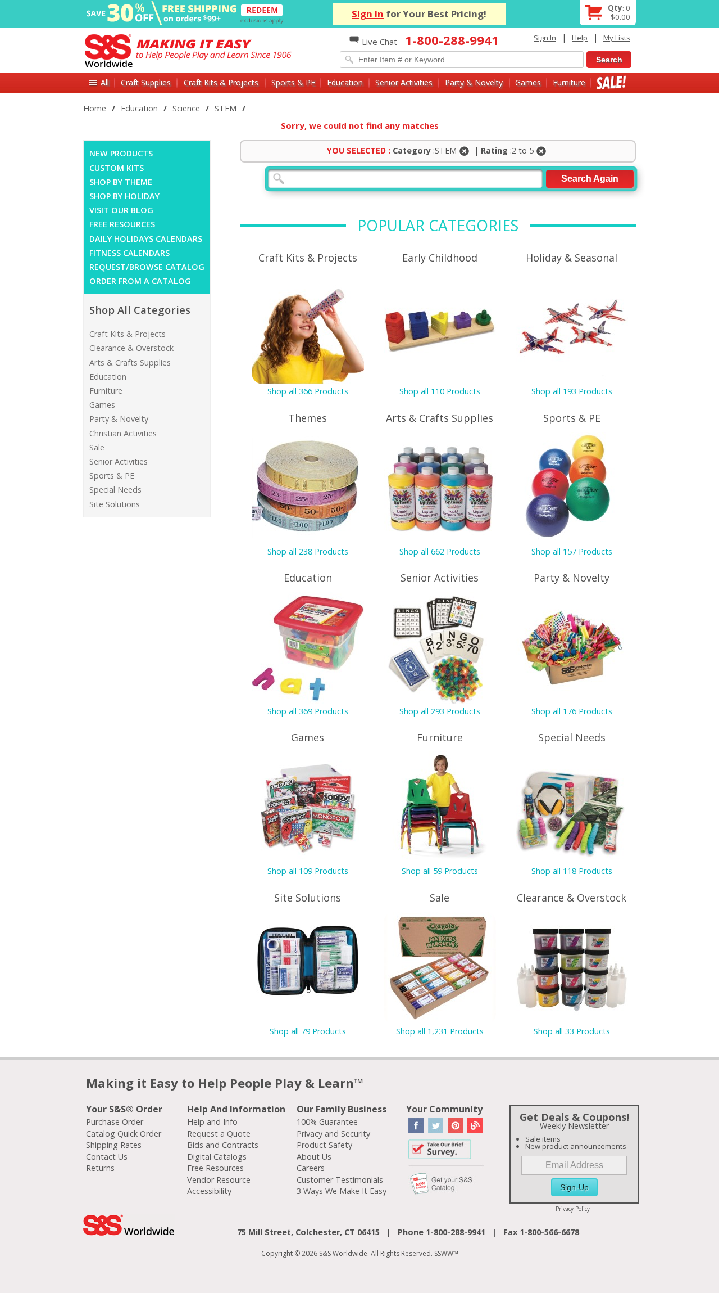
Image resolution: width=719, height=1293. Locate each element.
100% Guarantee (327, 1121)
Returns (100, 1168)
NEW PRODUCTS (121, 153)
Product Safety (324, 1144)
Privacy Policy (573, 1209)
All (105, 82)
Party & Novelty (474, 82)
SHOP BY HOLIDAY (124, 196)
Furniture (569, 82)
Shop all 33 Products (572, 1031)
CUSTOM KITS (116, 168)
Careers (311, 1168)
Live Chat (380, 41)
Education (345, 82)
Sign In (368, 13)
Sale (611, 82)
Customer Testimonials (340, 1179)
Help (580, 38)
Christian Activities (123, 433)
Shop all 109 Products (307, 871)
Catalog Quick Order (123, 1133)
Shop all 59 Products (440, 871)
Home (94, 108)
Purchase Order (114, 1121)
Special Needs (115, 489)
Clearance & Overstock (131, 348)
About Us (314, 1156)
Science (186, 108)
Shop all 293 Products (439, 711)
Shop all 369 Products (307, 711)
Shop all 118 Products (571, 871)
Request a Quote (219, 1133)
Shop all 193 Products (571, 391)
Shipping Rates (114, 1144)
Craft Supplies (146, 82)
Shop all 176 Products (571, 711)
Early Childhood (439, 257)
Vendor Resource (219, 1179)
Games (528, 82)
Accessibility (209, 1191)
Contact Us (107, 1156)
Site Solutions (114, 504)
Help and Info (212, 1121)
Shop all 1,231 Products (440, 1031)
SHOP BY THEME (120, 182)
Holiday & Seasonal (571, 257)
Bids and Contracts (222, 1144)
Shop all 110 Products (439, 391)
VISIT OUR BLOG (121, 210)
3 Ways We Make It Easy (341, 1191)
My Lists (616, 38)
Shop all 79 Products (308, 1031)
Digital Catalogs (217, 1156)
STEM (225, 108)
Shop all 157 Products (571, 551)
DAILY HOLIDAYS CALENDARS (145, 238)
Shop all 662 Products (439, 551)
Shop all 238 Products (307, 551)
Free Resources (215, 1168)
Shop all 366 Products (307, 391)
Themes (307, 418)
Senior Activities (404, 82)
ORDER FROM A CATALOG (140, 281)
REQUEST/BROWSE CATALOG (146, 267)
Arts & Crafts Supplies (130, 362)
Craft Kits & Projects (221, 82)
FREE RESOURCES (122, 224)
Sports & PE (293, 82)
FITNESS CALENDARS (129, 252)
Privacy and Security (333, 1133)
